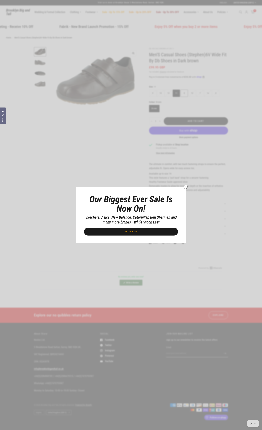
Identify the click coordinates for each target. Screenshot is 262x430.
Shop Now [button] (131, 231)
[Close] (186, 187)
